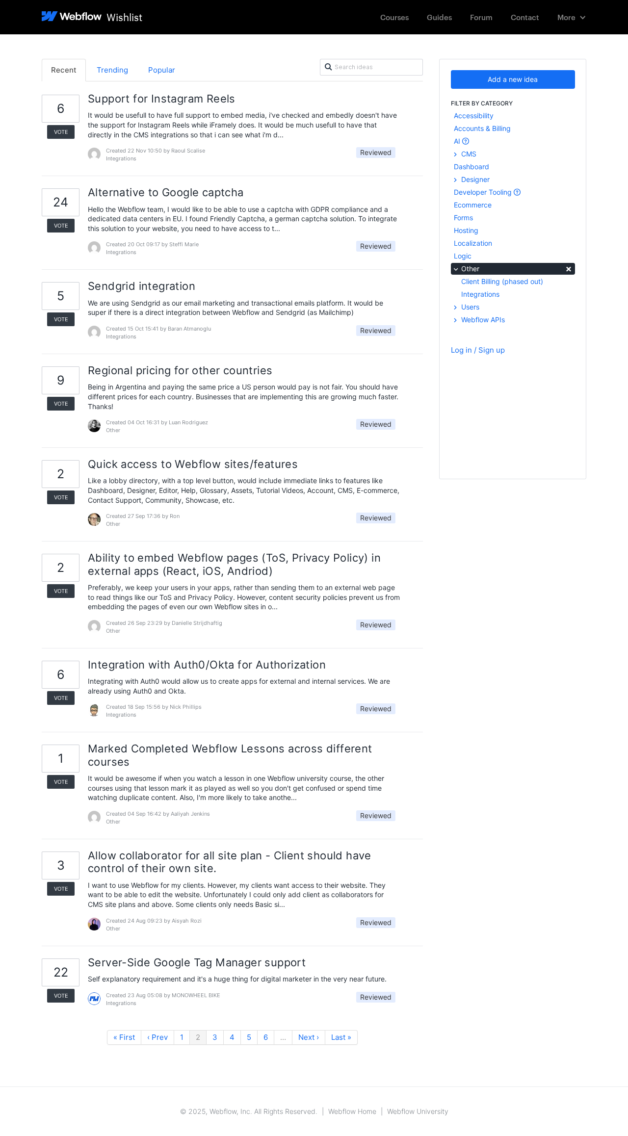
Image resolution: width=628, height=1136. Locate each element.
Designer (474, 179)
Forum (481, 17)
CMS (467, 154)
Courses (394, 17)
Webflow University (417, 1111)
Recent (64, 70)
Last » (341, 1037)
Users (469, 307)
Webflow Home (352, 1111)
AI (458, 141)
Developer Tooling (484, 192)
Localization (473, 243)
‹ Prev (157, 1037)
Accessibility (474, 115)
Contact (525, 17)
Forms (463, 217)
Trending (112, 70)
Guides (439, 17)
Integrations (480, 294)
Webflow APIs (482, 319)
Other (515, 268)
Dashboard (471, 166)
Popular (161, 70)
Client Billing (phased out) (502, 281)
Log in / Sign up (478, 350)
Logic (462, 256)
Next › (308, 1037)
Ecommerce (473, 205)
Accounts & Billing (482, 128)
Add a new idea (513, 79)
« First (124, 1037)
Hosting (466, 230)
